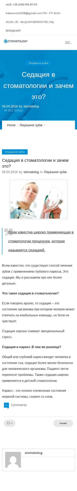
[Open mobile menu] (69, 42)
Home (11, 125)
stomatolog (31, 106)
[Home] (16, 42)
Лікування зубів (31, 125)
